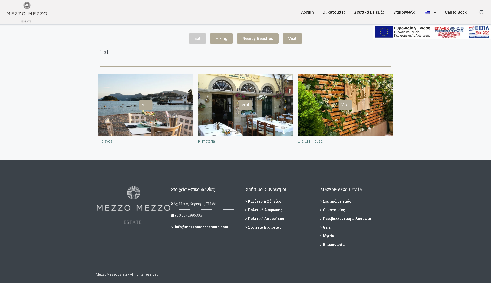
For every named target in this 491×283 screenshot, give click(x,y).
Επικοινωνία (404, 12)
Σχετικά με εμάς (369, 12)
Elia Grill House (310, 141)
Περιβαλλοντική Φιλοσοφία (347, 219)
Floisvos (105, 141)
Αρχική (307, 12)
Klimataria (206, 141)
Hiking (221, 38)
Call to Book (456, 12)
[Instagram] (481, 12)
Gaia (327, 227)
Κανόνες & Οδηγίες (264, 201)
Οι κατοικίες (334, 12)
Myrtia (328, 236)
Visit (292, 38)
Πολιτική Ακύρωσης (265, 210)
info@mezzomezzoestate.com (201, 227)
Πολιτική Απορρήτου (266, 219)
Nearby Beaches (257, 38)
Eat (197, 38)
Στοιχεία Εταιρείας (264, 227)
